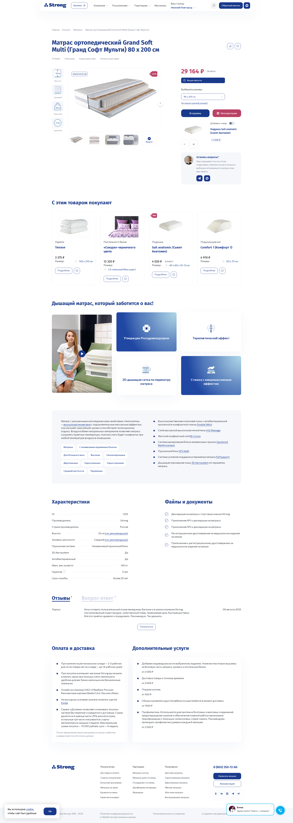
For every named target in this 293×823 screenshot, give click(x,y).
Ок (50, 811)
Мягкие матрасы (173, 787)
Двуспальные (70, 463)
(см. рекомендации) (116, 533)
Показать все (146, 626)
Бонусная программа (110, 782)
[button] (193, 144)
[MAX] (227, 793)
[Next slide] (160, 103)
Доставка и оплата (109, 773)
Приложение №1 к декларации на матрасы (196, 520)
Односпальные (92, 463)
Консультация (227, 783)
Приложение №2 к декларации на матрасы (196, 526)
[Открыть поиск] (214, 5)
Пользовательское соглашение (169, 813)
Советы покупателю (110, 777)
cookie (29, 809)
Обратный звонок (231, 5)
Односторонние (115, 463)
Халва (64, 702)
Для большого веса (73, 455)
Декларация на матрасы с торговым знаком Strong (200, 514)
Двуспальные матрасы (176, 782)
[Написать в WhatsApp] (207, 178)
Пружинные (96, 471)
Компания (99, 5)
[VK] (221, 793)
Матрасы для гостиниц (144, 777)
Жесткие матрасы (174, 792)
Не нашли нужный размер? (194, 103)
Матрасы (68, 447)
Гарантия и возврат (109, 797)
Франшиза (138, 792)
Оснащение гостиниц (143, 782)
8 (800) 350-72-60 (225, 767)
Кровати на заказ (108, 792)
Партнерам (140, 5)
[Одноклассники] (215, 793)
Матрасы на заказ (109, 787)
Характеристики (87, 58)
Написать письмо (227, 776)
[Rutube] (238, 793)
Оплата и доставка (109, 58)
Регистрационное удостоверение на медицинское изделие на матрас (205, 535)
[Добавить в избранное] (238, 46)
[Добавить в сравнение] (230, 46)
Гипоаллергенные (115, 455)
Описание (70, 58)
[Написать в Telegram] (199, 178)
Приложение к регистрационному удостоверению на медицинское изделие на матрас (202, 545)
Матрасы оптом (141, 773)
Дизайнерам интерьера (144, 787)
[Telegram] (233, 793)
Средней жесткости (73, 471)
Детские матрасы (174, 773)
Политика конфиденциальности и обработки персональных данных (118, 815)
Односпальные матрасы (177, 777)
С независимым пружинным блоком (98, 447)
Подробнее (64, 270)
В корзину (195, 113)
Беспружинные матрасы (177, 797)
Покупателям (119, 5)
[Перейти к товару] (74, 248)
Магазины (160, 5)
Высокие (95, 455)
